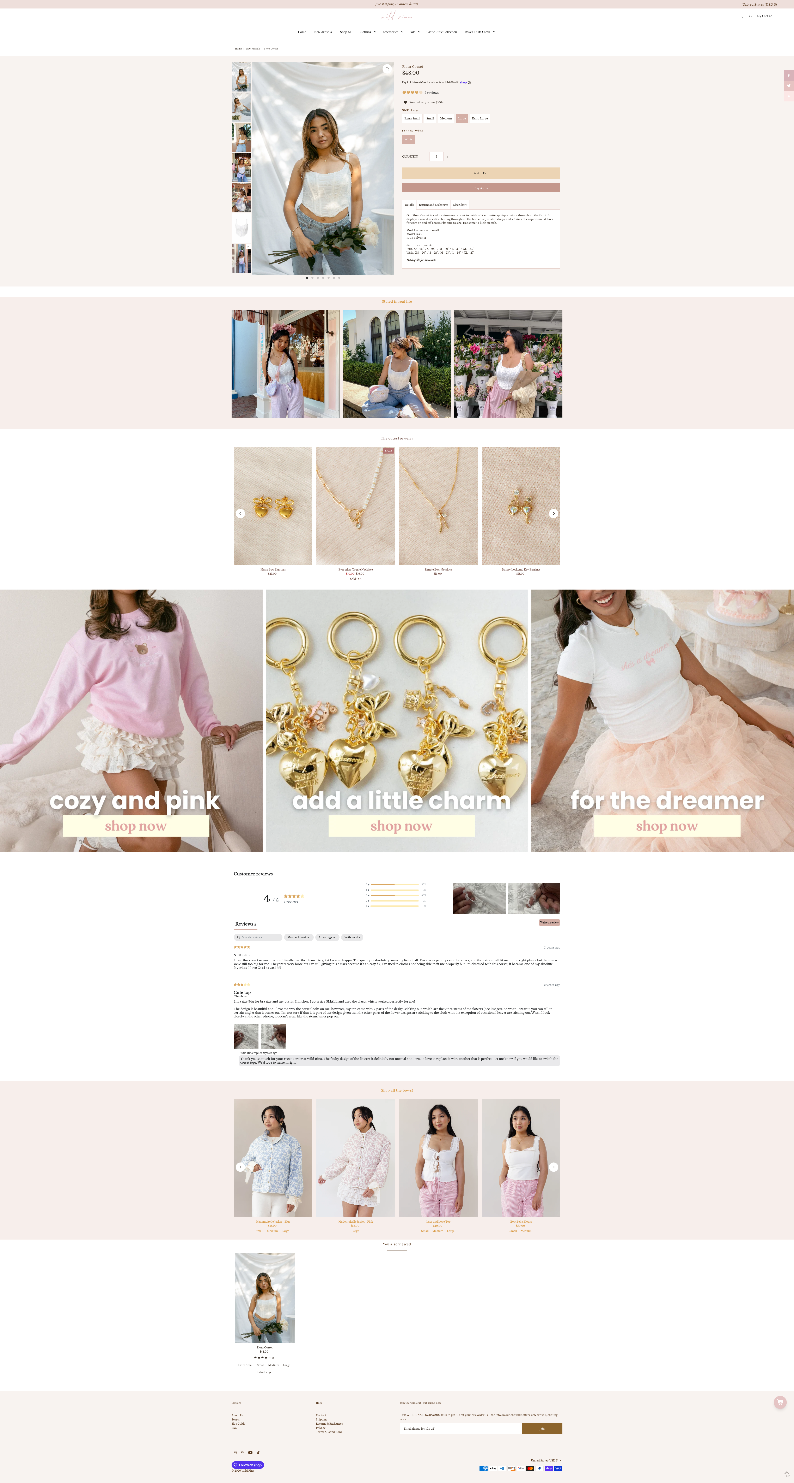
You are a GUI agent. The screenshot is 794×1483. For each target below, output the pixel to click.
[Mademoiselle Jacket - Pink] (355, 1158)
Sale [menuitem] (412, 31)
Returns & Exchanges (329, 1423)
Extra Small (412, 118)
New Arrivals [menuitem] (323, 31)
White (408, 139)
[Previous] (240, 513)
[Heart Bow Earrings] (273, 506)
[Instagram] (235, 1453)
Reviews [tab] (245, 924)
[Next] (553, 513)
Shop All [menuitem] (346, 31)
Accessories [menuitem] (390, 31)
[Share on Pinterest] (789, 96)
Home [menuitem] (302, 31)
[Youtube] (250, 1453)
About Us (237, 1415)
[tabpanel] (397, 1000)
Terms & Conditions (329, 1432)
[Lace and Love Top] (438, 1158)
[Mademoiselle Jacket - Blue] (273, 1158)
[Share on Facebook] (789, 75)
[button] (396, 884)
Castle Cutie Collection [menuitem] (442, 31)
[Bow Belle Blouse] (521, 1158)
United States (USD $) (760, 4)
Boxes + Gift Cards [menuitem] (477, 31)
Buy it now (481, 188)
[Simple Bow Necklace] (438, 506)
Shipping (321, 1419)
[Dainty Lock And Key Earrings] (521, 506)
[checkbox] (352, 937)
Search (236, 1419)
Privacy (320, 1427)
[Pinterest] (242, 1453)
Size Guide (238, 1423)
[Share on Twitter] (789, 86)
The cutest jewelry (397, 438)
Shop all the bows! (397, 1090)
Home (238, 48)
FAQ (234, 1427)
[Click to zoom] (387, 68)
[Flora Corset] (265, 1298)
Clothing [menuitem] (365, 31)
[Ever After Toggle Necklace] (355, 506)
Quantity (410, 156)
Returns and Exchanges (433, 204)
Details (409, 204)
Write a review (549, 922)
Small (430, 118)
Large (462, 118)
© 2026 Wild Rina (243, 1470)
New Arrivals (253, 48)
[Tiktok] (258, 1453)
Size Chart (460, 204)
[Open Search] (741, 15)
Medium (446, 118)
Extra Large (480, 118)
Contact (321, 1415)
